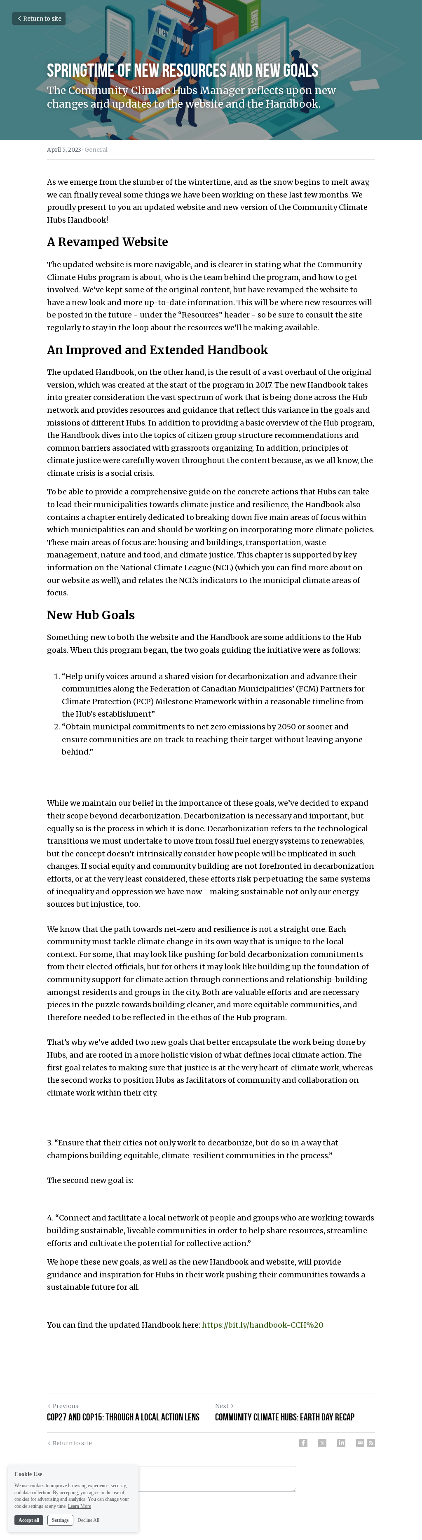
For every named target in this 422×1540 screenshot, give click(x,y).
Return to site (42, 18)
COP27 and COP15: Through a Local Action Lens (123, 1417)
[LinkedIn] (341, 1443)
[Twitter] (322, 1443)
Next (222, 1406)
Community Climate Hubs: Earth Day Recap (284, 1417)
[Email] (360, 1443)
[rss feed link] (371, 1443)
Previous (65, 1406)
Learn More (79, 1506)
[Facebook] (303, 1443)
